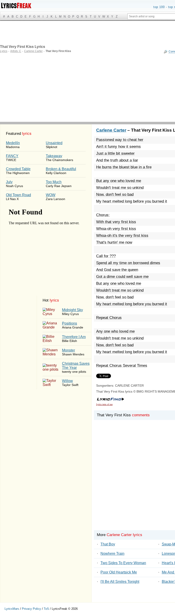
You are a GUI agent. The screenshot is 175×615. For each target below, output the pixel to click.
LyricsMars (12, 608)
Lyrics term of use (104, 404)
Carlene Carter (111, 130)
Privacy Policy (31, 608)
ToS (46, 608)
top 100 (159, 7)
